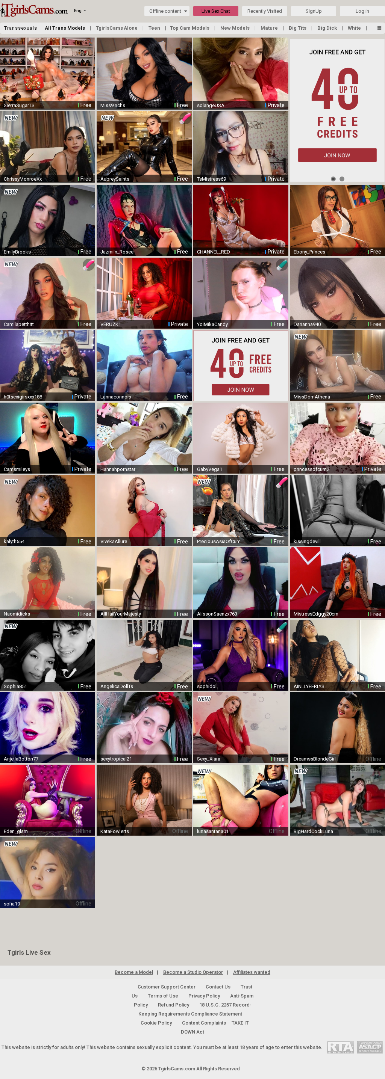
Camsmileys (17, 469)
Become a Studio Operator (193, 972)
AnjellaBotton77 (21, 759)
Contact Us (218, 987)
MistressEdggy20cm (316, 614)
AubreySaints (114, 179)
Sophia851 (15, 686)
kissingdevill (307, 541)
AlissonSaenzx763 (217, 614)
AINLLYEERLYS (309, 686)
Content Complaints (204, 1023)
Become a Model (134, 972)
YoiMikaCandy (212, 324)
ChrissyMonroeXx (23, 179)
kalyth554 (14, 541)
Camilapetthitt (19, 324)
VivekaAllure (113, 541)
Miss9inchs (112, 105)
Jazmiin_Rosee (116, 252)
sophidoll (207, 686)
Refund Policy (173, 1005)
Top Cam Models (190, 28)
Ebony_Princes (309, 252)
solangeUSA (210, 105)
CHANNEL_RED (213, 252)
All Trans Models (65, 28)
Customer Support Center (167, 987)
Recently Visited (264, 11)
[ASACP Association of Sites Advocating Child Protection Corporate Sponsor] (370, 1046)
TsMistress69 (211, 179)
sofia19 (12, 904)
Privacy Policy (204, 996)
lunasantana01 (213, 831)
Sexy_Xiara (208, 759)
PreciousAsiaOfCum (219, 541)
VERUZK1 (110, 324)
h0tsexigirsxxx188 (23, 397)
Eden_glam (16, 831)
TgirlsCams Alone (117, 28)
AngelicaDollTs (116, 686)
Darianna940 (307, 324)
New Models (235, 28)
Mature (270, 28)
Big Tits (298, 28)
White (355, 28)
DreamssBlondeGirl (315, 759)
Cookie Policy (156, 1023)
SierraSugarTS (19, 105)
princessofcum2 (311, 469)
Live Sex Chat (216, 11)
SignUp (314, 11)
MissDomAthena (312, 397)
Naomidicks (17, 614)
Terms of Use (163, 996)
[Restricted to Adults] (340, 1046)
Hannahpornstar (117, 469)
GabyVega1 (209, 469)
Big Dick (327, 28)
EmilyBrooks (17, 252)
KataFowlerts (114, 831)
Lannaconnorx (115, 397)
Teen (155, 28)
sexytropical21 (116, 759)
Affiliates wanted (251, 972)
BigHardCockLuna (313, 831)
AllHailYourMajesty (120, 614)
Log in (362, 11)
